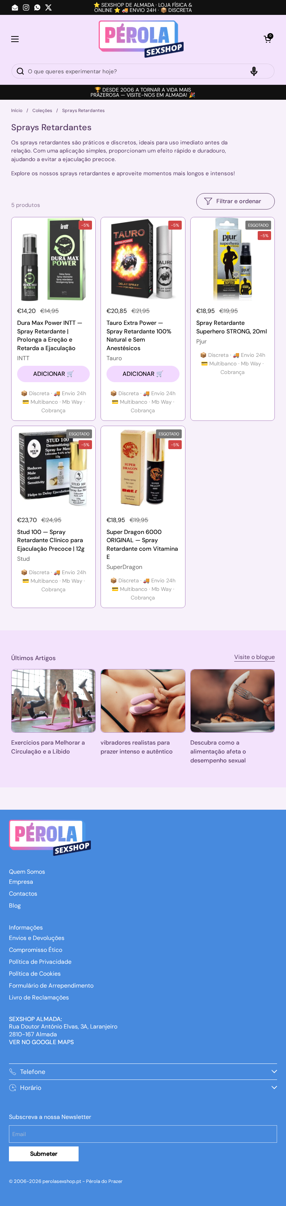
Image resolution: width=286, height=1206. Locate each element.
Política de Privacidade (40, 962)
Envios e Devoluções (36, 938)
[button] (267, 39)
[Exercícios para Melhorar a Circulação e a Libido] (53, 701)
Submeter (43, 1154)
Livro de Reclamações (39, 997)
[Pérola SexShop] (141, 39)
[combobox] (143, 71)
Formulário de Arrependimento (51, 985)
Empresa (21, 882)
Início (16, 110)
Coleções (42, 110)
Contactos (23, 894)
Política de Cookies (35, 974)
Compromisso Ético (35, 950)
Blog (15, 905)
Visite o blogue (254, 657)
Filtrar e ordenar (238, 201)
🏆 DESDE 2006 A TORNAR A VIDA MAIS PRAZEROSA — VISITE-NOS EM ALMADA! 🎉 (142, 92)
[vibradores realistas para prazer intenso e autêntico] (143, 701)
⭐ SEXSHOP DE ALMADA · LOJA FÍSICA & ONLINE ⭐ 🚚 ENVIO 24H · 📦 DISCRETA (142, 7)
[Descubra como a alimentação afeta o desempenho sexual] (232, 701)
